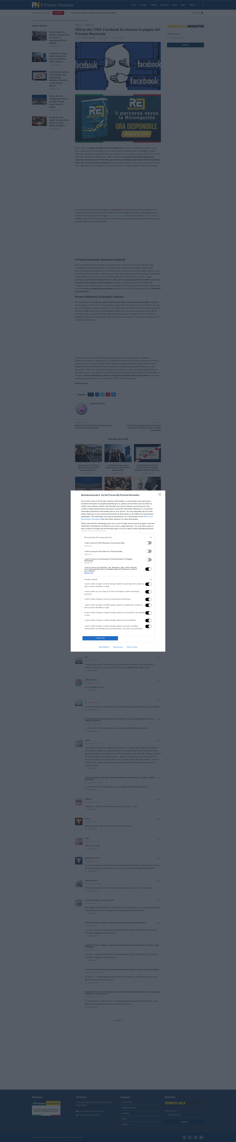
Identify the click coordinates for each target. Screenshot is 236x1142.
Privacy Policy (132, 647)
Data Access (118, 647)
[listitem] (118, 537)
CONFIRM (100, 638)
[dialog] (118, 571)
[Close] (160, 495)
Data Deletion (104, 647)
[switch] (148, 542)
